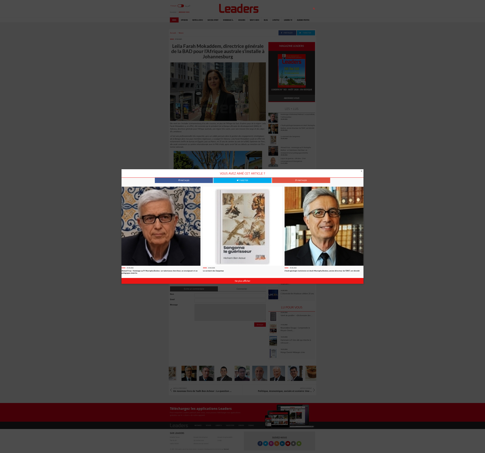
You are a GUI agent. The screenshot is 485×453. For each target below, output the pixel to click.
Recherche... (274, 8)
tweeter (243, 180)
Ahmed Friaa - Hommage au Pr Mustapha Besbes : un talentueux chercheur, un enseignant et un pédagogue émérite (160, 272)
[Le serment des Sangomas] (242, 226)
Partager (184, 180)
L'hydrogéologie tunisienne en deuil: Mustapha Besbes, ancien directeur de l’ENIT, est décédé (322, 271)
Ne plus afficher (242, 280)
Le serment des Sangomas (213, 271)
